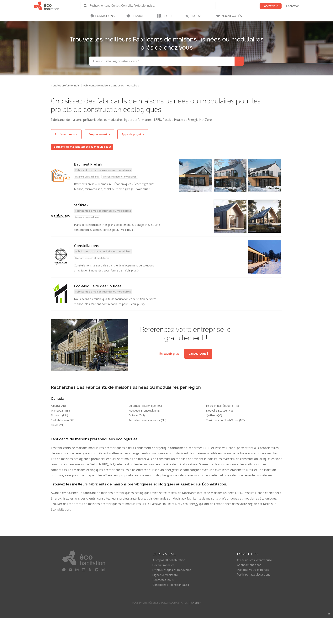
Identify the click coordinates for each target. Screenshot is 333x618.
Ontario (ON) (137, 415)
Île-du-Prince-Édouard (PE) (222, 405)
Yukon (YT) (57, 425)
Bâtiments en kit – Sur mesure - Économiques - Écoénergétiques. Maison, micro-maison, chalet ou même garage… (114, 186)
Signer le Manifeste (165, 575)
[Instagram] (77, 569)
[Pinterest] (96, 569)
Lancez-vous (270, 6)
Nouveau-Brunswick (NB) (144, 410)
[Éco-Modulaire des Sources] (60, 293)
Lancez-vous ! (198, 354)
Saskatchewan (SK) (63, 420)
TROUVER (197, 16)
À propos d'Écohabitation (168, 560)
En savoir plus (169, 354)
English (196, 602)
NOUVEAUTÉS (231, 16)
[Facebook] (64, 569)
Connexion (292, 6)
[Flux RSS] (103, 569)
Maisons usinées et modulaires (119, 176)
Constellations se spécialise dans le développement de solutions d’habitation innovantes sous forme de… (114, 268)
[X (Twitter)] (90, 569)
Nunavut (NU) (59, 415)
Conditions (159, 584)
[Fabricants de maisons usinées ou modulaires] (264, 175)
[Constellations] (60, 256)
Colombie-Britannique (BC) (145, 405)
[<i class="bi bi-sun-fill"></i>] (329, 614)
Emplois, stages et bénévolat (171, 570)
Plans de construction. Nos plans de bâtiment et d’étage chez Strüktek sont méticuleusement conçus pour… (117, 227)
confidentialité (179, 584)
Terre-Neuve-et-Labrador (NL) (147, 420)
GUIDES (167, 16)
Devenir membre (163, 565)
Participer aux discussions (253, 574)
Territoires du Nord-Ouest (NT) (225, 420)
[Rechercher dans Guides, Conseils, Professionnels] (87, 6)
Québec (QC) (214, 415)
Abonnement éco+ (249, 564)
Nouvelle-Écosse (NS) (219, 410)
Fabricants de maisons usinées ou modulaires (80, 146)
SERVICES (138, 16)
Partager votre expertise (253, 569)
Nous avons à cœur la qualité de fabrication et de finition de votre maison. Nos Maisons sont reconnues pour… (115, 301)
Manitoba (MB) (60, 410)
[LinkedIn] (83, 569)
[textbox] (162, 61)
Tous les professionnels (65, 85)
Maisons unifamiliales (87, 176)
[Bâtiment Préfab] (60, 175)
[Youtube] (70, 569)
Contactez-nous (163, 580)
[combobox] (166, 61)
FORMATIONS (105, 16)
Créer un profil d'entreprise (254, 560)
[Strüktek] (60, 216)
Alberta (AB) (58, 405)
